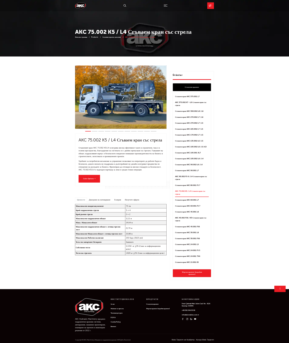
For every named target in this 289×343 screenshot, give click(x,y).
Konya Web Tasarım (205, 340)
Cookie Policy (116, 322)
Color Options (88, 179)
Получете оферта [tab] (132, 200)
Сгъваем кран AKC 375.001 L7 (187, 96)
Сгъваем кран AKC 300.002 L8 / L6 (189, 111)
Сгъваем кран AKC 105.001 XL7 (188, 153)
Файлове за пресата (117, 308)
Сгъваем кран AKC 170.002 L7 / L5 (189, 135)
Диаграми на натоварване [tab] (99, 200)
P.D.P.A (113, 317)
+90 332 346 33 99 (188, 310)
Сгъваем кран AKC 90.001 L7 (187, 170)
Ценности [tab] (81, 200)
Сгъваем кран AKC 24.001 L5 (187, 244)
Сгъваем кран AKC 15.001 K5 (187, 262)
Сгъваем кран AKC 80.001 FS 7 (187, 185)
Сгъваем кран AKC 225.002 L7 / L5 (189, 129)
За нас (113, 304)
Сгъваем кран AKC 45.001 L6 (187, 212)
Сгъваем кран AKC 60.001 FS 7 (187, 206)
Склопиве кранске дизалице (111, 37)
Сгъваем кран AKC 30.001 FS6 (187, 238)
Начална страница (81, 37)
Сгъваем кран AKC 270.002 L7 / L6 (189, 117)
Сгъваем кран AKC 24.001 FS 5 (187, 250)
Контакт (113, 326)
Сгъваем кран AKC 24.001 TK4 (187, 256)
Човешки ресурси (116, 313)
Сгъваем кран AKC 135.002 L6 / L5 (189, 141)
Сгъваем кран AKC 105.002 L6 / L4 (189, 159)
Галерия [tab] (117, 200)
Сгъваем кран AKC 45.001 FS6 (187, 227)
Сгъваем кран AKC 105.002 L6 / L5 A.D (191, 147)
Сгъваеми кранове (192, 87)
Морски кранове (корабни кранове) (192, 273)
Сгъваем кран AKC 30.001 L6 (187, 232)
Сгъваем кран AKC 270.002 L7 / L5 (189, 123)
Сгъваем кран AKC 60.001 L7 (187, 200)
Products (94, 37)
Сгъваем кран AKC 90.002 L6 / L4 (189, 165)
